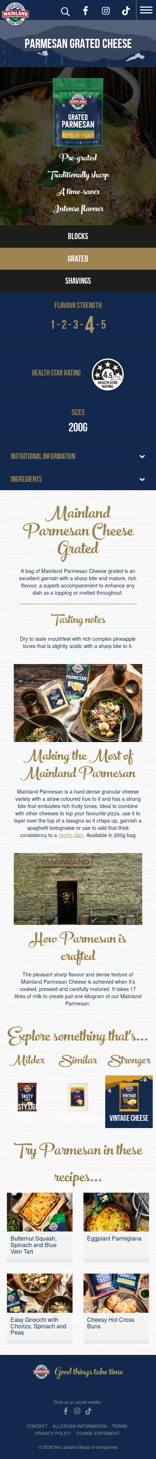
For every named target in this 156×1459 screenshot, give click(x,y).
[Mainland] (15, 14)
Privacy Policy (53, 1433)
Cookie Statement (97, 1433)
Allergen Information (80, 1426)
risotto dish (70, 835)
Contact (37, 1426)
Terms (119, 1426)
